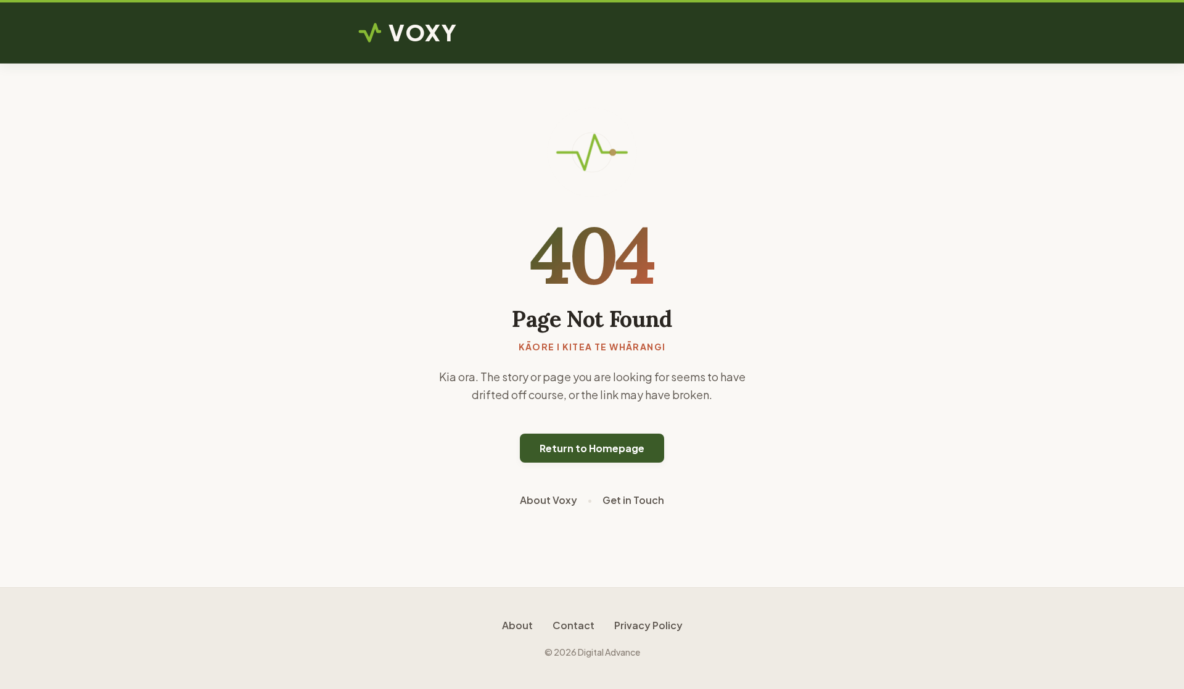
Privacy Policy (648, 625)
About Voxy (548, 499)
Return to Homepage (592, 448)
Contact (573, 625)
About (517, 625)
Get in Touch (633, 499)
